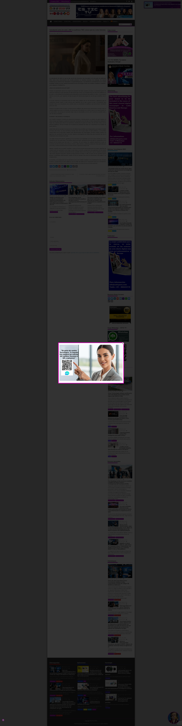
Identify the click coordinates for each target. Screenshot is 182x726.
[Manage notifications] (3, 720)
